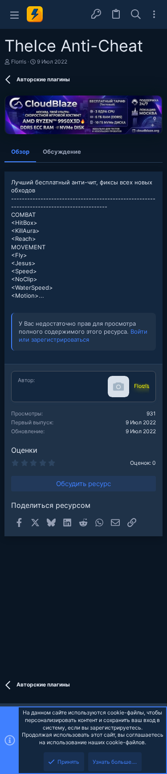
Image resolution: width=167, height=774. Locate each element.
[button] (14, 14)
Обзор (20, 151)
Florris (18, 61)
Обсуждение (62, 151)
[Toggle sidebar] (154, 14)
